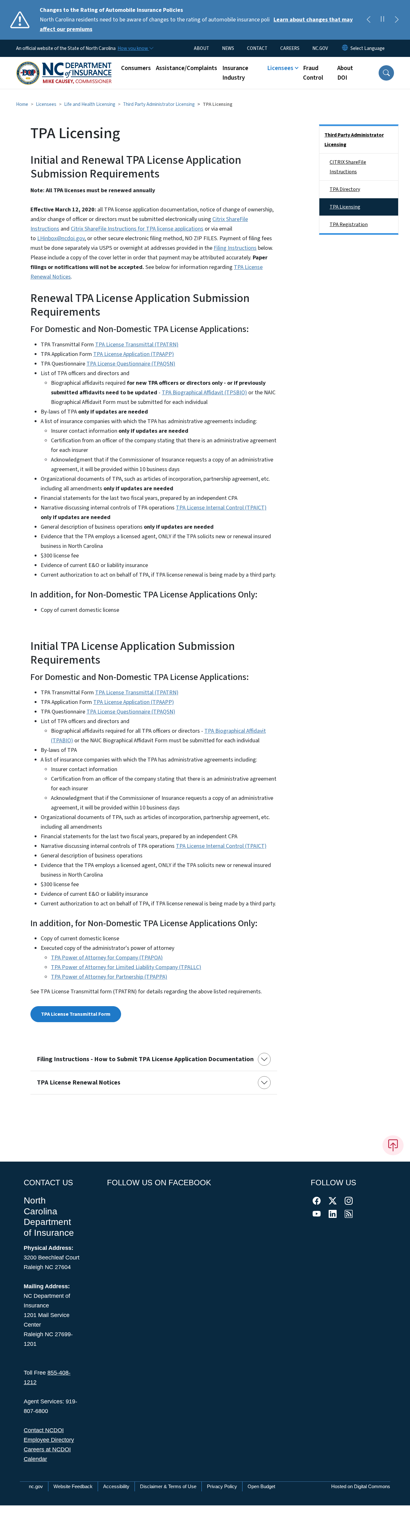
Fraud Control (313, 73)
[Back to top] (393, 1145)
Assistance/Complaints (186, 68)
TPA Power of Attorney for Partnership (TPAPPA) (109, 977)
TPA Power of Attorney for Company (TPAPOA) (107, 958)
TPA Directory (345, 189)
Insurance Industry (235, 73)
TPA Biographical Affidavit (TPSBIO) (204, 393)
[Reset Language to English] (345, 48)
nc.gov (36, 1486)
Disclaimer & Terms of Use (168, 1486)
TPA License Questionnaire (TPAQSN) (130, 364)
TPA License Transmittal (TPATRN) (136, 345)
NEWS (228, 48)
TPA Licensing (345, 206)
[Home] (64, 66)
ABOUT (201, 48)
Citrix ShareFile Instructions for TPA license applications (137, 229)
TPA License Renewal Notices (78, 1082)
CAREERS (289, 48)
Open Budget (261, 1486)
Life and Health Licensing (89, 104)
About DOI (345, 73)
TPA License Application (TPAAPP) (133, 354)
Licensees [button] (280, 68)
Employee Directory (49, 1440)
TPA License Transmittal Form (76, 1014)
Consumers (136, 68)
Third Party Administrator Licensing (159, 104)
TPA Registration (349, 224)
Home (22, 104)
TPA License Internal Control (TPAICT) (221, 508)
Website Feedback (73, 1486)
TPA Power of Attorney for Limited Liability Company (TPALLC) (126, 967)
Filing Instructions (235, 248)
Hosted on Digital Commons (360, 1486)
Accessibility (116, 1486)
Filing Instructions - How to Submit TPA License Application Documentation (145, 1059)
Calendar (35, 1459)
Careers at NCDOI (47, 1449)
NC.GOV (320, 48)
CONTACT (257, 48)
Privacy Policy (222, 1486)
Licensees (46, 104)
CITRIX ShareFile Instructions (348, 167)
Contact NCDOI (44, 1430)
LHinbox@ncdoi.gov (61, 238)
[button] (386, 73)
